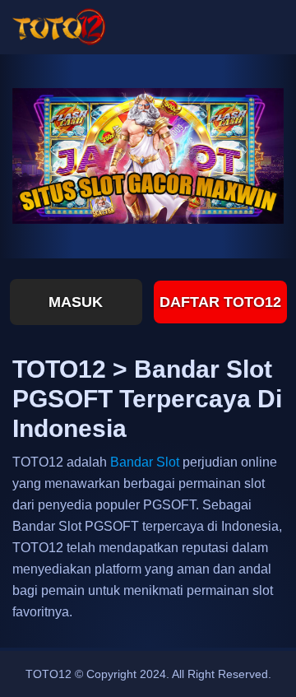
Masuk (76, 302)
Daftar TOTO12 (220, 302)
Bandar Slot (144, 462)
